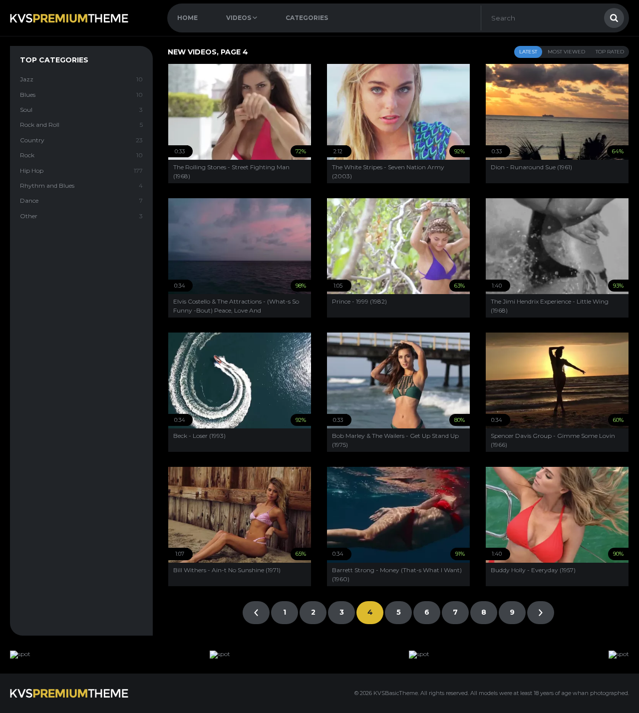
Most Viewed (566, 51)
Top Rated (610, 51)
